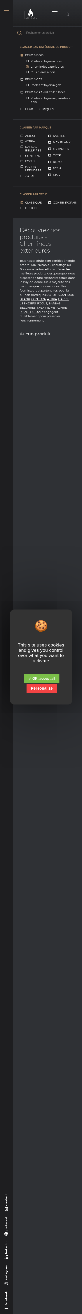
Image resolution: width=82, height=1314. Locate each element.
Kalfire (59, 135)
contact (6, 1200)
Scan (57, 168)
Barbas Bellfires (33, 148)
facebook (6, 1298)
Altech (31, 135)
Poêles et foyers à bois (46, 61)
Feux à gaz (33, 79)
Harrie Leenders (33, 168)
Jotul (30, 175)
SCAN (62, 295)
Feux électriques (39, 109)
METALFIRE (59, 307)
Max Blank (61, 142)
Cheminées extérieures (47, 66)
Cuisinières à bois (43, 72)
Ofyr (57, 155)
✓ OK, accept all (42, 678)
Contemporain (65, 202)
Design (31, 208)
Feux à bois (34, 55)
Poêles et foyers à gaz (46, 85)
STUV (36, 312)
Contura (32, 156)
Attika (30, 141)
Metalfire (61, 148)
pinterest (6, 1224)
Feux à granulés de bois (45, 92)
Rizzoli (58, 161)
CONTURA (38, 299)
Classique (33, 202)
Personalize (42, 688)
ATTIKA (52, 299)
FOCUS (42, 303)
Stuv (56, 174)
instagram (6, 1272)
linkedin (6, 1248)
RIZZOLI (25, 312)
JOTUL (52, 295)
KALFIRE (43, 307)
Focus (30, 161)
